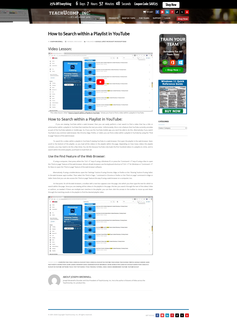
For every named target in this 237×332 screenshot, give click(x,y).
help (49, 264)
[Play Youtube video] (100, 82)
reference (103, 264)
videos (109, 267)
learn (69, 264)
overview (90, 264)
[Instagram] (162, 12)
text (75, 267)
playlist (96, 264)
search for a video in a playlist (122, 264)
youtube (124, 267)
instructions (61, 264)
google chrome (139, 262)
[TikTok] (177, 12)
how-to (54, 264)
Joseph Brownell (56, 41)
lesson (73, 264)
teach (71, 267)
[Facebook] (157, 12)
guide (147, 262)
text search (81, 267)
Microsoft (110, 41)
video (105, 267)
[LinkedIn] (167, 12)
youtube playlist (133, 267)
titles (87, 267)
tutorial (99, 267)
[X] (182, 12)
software (65, 267)
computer (61, 262)
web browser (116, 267)
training (93, 267)
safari (109, 264)
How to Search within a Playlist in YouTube (83, 113)
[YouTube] (187, 12)
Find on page (124, 262)
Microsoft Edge (120, 41)
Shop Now (171, 5)
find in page (115, 262)
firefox (131, 262)
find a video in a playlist (77, 262)
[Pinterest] (172, 12)
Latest (104, 41)
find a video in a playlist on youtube (98, 262)
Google (98, 41)
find (67, 262)
